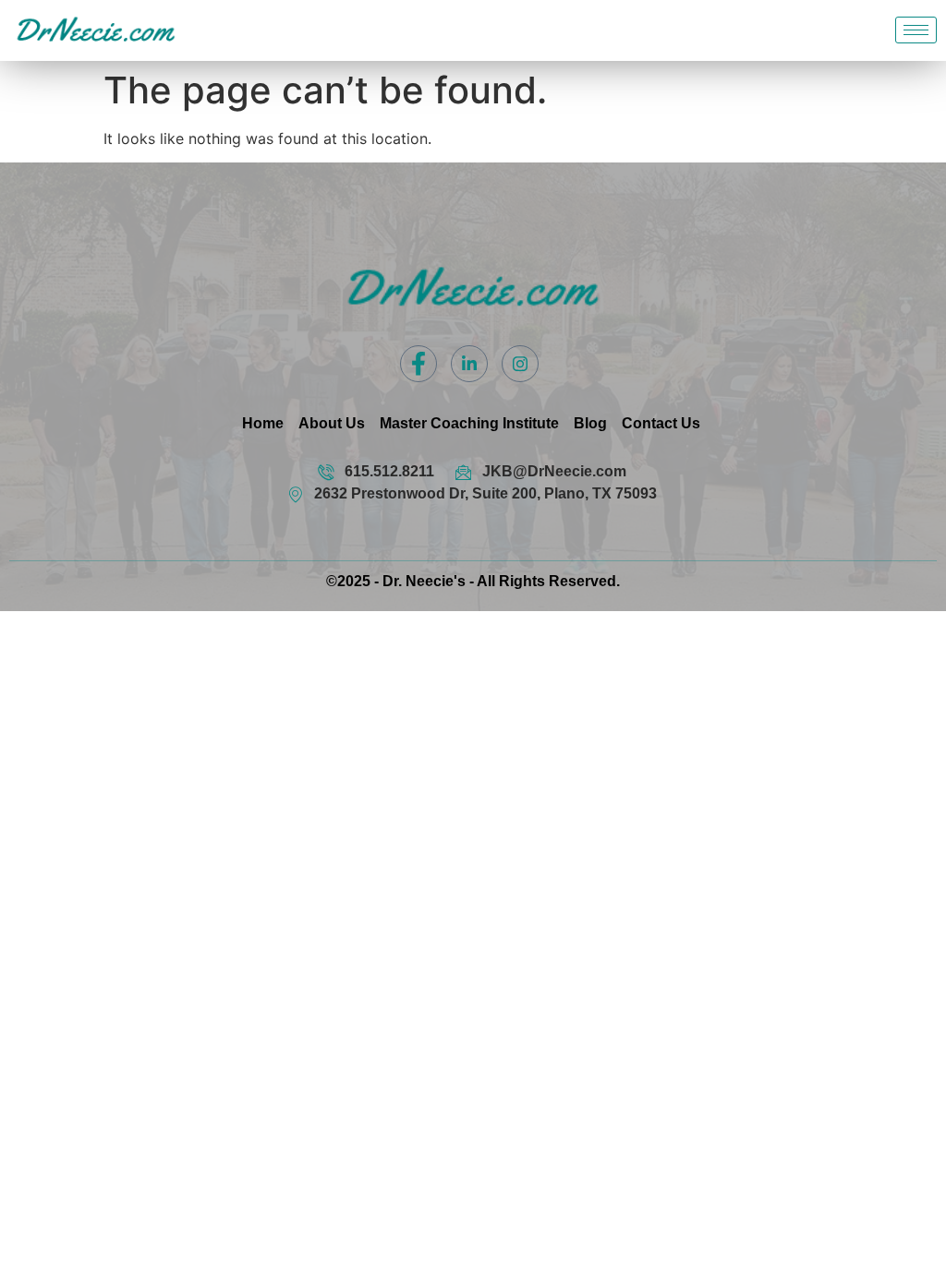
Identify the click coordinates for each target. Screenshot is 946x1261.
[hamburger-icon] (916, 30)
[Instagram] (520, 363)
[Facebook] (418, 363)
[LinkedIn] (469, 363)
